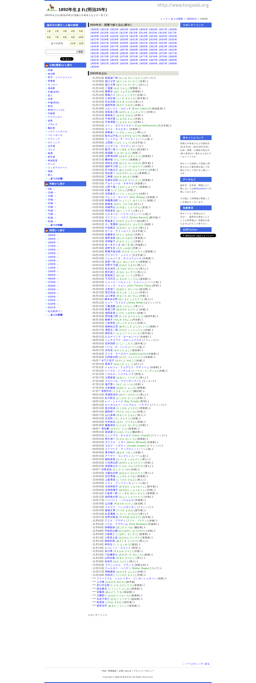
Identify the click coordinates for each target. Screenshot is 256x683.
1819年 (104, 36)
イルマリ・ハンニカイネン (120, 507)
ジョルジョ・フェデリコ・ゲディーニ (127, 367)
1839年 (124, 43)
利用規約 (112, 671)
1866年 (124, 53)
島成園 (109, 152)
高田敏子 (110, 241)
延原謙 (109, 431)
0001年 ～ (53, 307)
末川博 (109, 551)
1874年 (114, 56)
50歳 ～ (52, 207)
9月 (73, 37)
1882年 (104, 60)
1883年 (114, 60)
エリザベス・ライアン (118, 146)
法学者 (51, 146)
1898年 (172, 63)
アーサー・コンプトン (118, 455)
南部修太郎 (111, 496)
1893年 (124, 63)
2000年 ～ (53, 235)
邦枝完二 (110, 575)
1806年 (153, 29)
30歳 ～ (52, 199)
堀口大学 (110, 81)
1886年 (143, 60)
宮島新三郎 (111, 112)
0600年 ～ (53, 285)
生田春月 (110, 193)
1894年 (133, 63)
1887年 (153, 60)
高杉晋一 (110, 173)
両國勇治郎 (111, 200)
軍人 (50, 175)
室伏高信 (110, 292)
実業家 (51, 81)
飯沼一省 (110, 149)
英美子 (109, 364)
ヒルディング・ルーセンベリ (122, 336)
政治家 (51, 73)
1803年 (124, 29)
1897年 (163, 63)
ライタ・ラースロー (117, 353)
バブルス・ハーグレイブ (119, 374)
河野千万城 (111, 265)
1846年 (104, 46)
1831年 (133, 39)
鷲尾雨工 (110, 275)
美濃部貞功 (111, 394)
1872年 (94, 56)
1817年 (172, 32)
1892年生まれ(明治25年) (83, 9)
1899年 (94, 66)
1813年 (133, 32)
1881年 (94, 60)
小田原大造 (111, 537)
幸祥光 (109, 544)
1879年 (163, 56)
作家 (50, 99)
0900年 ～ (53, 275)
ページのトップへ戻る (197, 663)
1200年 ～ (53, 264)
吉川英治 (110, 398)
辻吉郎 (109, 418)
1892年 (114, 63)
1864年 (104, 53)
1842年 (153, 43)
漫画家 (51, 88)
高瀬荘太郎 (111, 180)
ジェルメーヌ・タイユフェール (123, 258)
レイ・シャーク (114, 401)
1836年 (94, 43)
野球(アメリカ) (56, 110)
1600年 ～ (53, 249)
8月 (65, 37)
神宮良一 (110, 333)
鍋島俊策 (110, 459)
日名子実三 (103, 598)
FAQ (104, 671)
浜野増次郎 (111, 156)
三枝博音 (110, 323)
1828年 (104, 39)
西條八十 (110, 94)
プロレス (53, 124)
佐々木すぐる (113, 244)
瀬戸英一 (110, 384)
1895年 (143, 63)
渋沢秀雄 (110, 476)
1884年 (124, 60)
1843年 (163, 43)
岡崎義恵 (110, 571)
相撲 (50, 153)
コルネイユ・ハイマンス (119, 214)
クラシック (54, 138)
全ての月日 (57, 43)
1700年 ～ (53, 246)
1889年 (172, 60)
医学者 (51, 157)
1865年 (114, 53)
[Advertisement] (131, 638)
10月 (81, 37)
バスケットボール (57, 131)
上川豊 (100, 581)
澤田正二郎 (111, 329)
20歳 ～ (52, 196)
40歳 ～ (52, 203)
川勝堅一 (102, 595)
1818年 (94, 36)
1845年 (94, 46)
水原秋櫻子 (111, 490)
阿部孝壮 (110, 210)
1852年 (163, 46)
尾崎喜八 (110, 115)
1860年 (153, 49)
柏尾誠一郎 (111, 77)
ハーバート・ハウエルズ (119, 500)
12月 (81, 43)
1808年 (172, 29)
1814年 (143, 32)
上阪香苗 (110, 479)
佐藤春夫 (110, 234)
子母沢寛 (110, 118)
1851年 (153, 46)
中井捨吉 (110, 421)
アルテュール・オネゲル (119, 183)
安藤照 (100, 592)
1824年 (153, 36)
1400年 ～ (53, 257)
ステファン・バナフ (117, 217)
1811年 (114, 32)
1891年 (104, 63)
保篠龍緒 (110, 527)
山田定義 (110, 557)
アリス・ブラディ (115, 520)
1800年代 (191, 19)
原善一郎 (110, 261)
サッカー (53, 84)
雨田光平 (102, 605)
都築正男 (110, 510)
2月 (57, 31)
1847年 (114, 46)
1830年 (124, 39)
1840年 (133, 43)
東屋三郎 (110, 309)
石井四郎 (110, 343)
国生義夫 (102, 588)
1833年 (153, 39)
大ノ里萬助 (111, 224)
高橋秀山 (110, 207)
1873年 (104, 56)
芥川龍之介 (111, 169)
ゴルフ (51, 149)
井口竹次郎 (103, 585)
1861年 (163, 49)
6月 (49, 37)
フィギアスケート (57, 167)
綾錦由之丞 (111, 326)
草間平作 (106, 391)
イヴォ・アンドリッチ (118, 483)
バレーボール (55, 135)
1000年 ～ (53, 271)
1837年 (104, 43)
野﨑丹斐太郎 (113, 251)
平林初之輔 (111, 530)
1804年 (133, 29)
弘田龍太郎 (111, 357)
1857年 (124, 49)
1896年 (153, 63)
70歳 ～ (52, 214)
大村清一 (110, 289)
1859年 (143, 49)
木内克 (109, 350)
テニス (51, 164)
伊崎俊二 (110, 132)
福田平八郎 (111, 166)
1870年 (163, 53)
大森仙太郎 (111, 472)
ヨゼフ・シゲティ (115, 445)
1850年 (143, 46)
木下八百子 (107, 360)
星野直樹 (110, 238)
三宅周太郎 (111, 462)
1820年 (114, 36)
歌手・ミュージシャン (60, 77)
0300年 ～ (53, 296)
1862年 (172, 49)
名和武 (109, 561)
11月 (73, 43)
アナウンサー (55, 117)
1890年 (94, 63)
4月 (73, 31)
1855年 (104, 49)
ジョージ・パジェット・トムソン (124, 282)
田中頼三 (110, 272)
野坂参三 (110, 220)
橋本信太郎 (111, 299)
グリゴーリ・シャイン (118, 255)
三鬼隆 (109, 88)
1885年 (133, 60)
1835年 (172, 39)
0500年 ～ (53, 289)
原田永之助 (111, 163)
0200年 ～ (53, 300)
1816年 (162, 32)
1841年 (143, 43)
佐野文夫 (110, 248)
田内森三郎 (111, 316)
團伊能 (109, 159)
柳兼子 (109, 319)
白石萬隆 (110, 513)
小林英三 (110, 534)
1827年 (94, 39)
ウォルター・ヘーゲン (118, 568)
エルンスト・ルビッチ (118, 108)
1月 (49, 31)
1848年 (124, 46)
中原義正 (110, 227)
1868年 (143, 53)
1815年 (153, 32)
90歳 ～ (52, 221)
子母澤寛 (110, 122)
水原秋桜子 (111, 486)
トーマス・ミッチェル (118, 370)
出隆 (107, 190)
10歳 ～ (52, 192)
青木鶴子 (110, 452)
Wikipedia (199, 188)
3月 (65, 31)
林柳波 (109, 203)
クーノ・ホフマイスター (119, 125)
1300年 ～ (53, 260)
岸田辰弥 (106, 469)
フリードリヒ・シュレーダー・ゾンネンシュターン (127, 578)
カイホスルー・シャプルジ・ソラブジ (127, 404)
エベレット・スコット (118, 547)
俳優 (50, 70)
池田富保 (110, 312)
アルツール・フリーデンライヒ (123, 381)
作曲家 (51, 113)
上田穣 (109, 142)
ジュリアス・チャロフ (118, 435)
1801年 (104, 29)
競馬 (50, 120)
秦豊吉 (109, 91)
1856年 (114, 49)
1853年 (172, 46)
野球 (50, 106)
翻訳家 (51, 128)
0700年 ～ (53, 282)
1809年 (94, 32)
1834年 (163, 39)
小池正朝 (110, 98)
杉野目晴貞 (111, 517)
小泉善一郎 (111, 493)
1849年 (133, 46)
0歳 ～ (51, 189)
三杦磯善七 (111, 554)
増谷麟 (105, 428)
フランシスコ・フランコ (119, 564)
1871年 (172, 53)
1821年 (124, 36)
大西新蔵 (110, 377)
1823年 (143, 36)
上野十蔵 (110, 186)
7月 (57, 37)
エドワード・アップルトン (120, 449)
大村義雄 (110, 387)
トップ (164, 19)
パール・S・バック (116, 346)
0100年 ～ (53, 304)
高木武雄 (110, 101)
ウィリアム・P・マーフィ (120, 139)
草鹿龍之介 (111, 466)
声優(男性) (53, 102)
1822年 (133, 36)
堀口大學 (110, 84)
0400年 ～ (53, 293)
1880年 (172, 56)
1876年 (133, 56)
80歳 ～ (52, 217)
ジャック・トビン (115, 285)
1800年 (94, 29)
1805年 (143, 29)
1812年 (123, 32)
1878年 (153, 56)
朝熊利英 (110, 540)
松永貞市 (110, 268)
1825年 (163, 36)
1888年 (163, 60)
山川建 (109, 503)
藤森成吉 (110, 425)
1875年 (124, 56)
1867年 (133, 53)
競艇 (50, 171)
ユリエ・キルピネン (117, 129)
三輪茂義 (110, 306)
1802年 (114, 29)
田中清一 (110, 438)
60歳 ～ (52, 210)
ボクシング (54, 142)
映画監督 (53, 160)
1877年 (143, 56)
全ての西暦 (177, 19)
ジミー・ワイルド (115, 302)
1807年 (163, 29)
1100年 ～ (53, 267)
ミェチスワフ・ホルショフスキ (123, 340)
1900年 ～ (53, 239)
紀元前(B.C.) (55, 311)
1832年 (143, 39)
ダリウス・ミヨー (115, 442)
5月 (81, 31)
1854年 (94, 49)
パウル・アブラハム (116, 524)
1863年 (94, 53)
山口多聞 (110, 415)
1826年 (172, 36)
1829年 (114, 39)
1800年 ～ (53, 242)
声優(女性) (53, 92)
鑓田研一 (110, 411)
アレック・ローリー (117, 197)
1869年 (153, 53)
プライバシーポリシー (143, 671)
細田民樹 (110, 105)
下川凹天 (110, 278)
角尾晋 (100, 602)
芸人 (50, 95)
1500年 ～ (53, 253)
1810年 (104, 32)
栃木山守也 (111, 135)
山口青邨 (110, 295)
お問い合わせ (125, 671)
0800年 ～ (53, 278)
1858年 (133, 49)
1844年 (172, 43)
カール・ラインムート (118, 231)
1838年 (114, 43)
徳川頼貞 (110, 408)
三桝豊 (109, 176)
